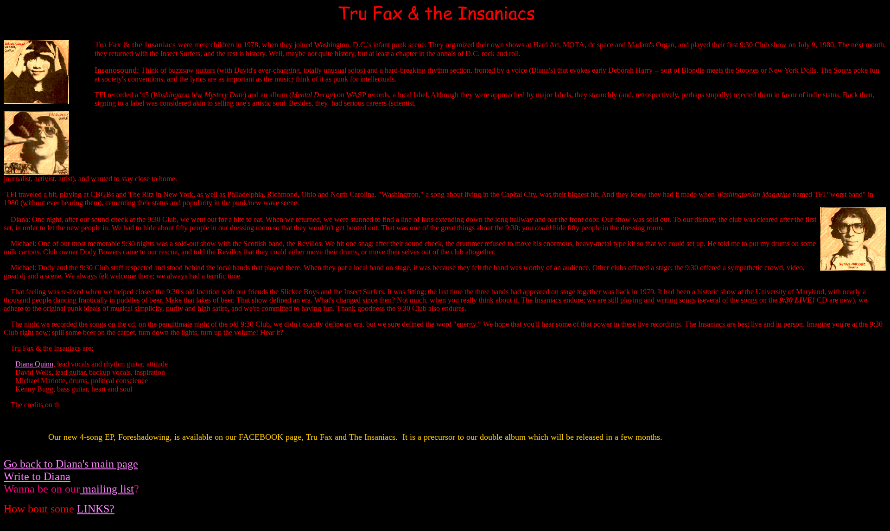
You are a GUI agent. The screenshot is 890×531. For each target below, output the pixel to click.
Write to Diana (37, 476)
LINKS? (95, 509)
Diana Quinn (34, 364)
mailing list (107, 489)
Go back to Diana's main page (71, 464)
